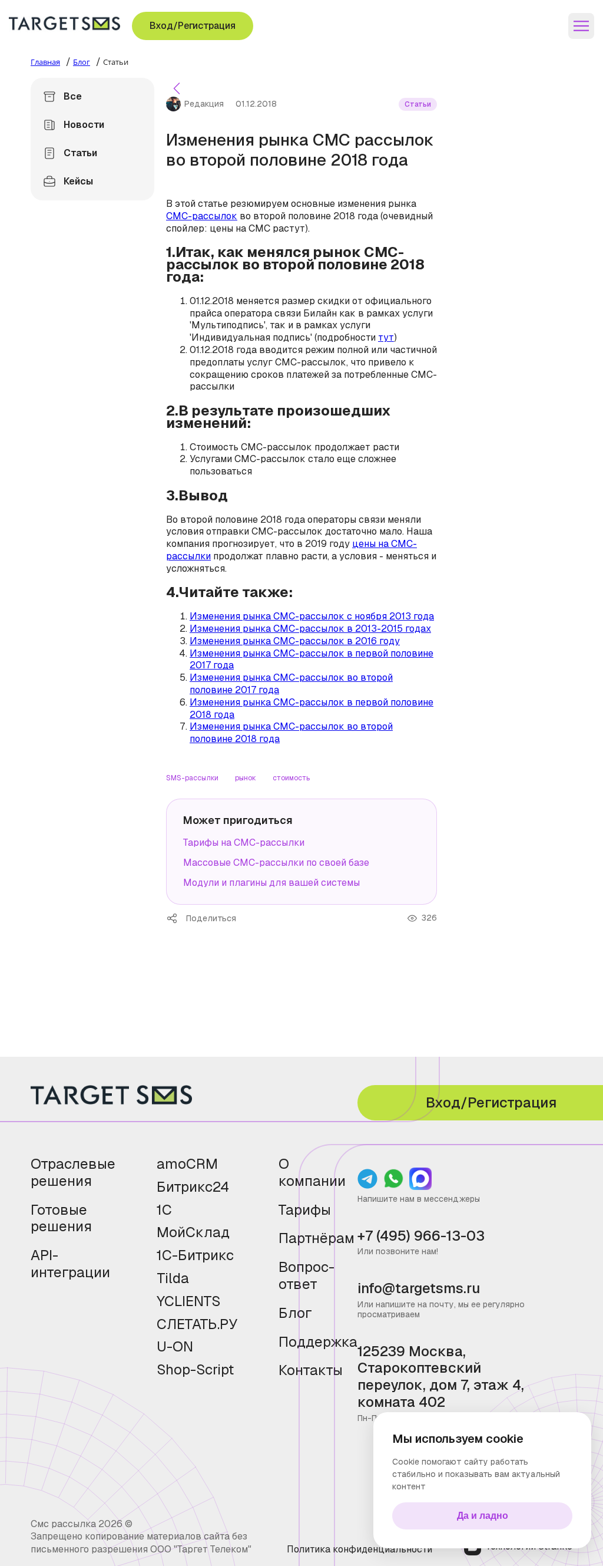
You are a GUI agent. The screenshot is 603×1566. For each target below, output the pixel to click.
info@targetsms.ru (418, 1288)
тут (386, 337)
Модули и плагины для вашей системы (271, 882)
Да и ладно (482, 1516)
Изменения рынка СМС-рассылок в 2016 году (295, 641)
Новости (84, 124)
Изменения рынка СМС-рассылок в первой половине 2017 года (311, 659)
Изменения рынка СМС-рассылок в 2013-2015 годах (310, 628)
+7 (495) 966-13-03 (421, 1236)
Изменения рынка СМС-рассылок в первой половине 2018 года (311, 708)
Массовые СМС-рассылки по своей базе (276, 862)
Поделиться (176, 918)
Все (73, 96)
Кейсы (78, 181)
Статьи (80, 153)
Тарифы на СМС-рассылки (243, 842)
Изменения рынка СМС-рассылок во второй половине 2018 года (291, 732)
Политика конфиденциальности (359, 1549)
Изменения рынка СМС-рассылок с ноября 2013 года (312, 616)
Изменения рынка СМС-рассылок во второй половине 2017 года (291, 683)
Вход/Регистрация (193, 25)
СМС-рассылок (201, 216)
